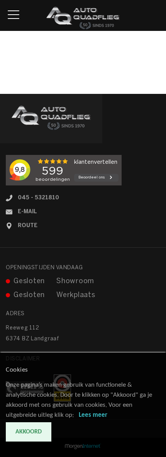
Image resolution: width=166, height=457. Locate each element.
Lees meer (93, 415)
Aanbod (10, 43)
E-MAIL (27, 211)
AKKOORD (28, 432)
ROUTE (27, 225)
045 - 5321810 (38, 197)
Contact (10, 90)
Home (7, 35)
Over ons (11, 81)
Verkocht (11, 73)
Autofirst (16, 62)
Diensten (11, 51)
